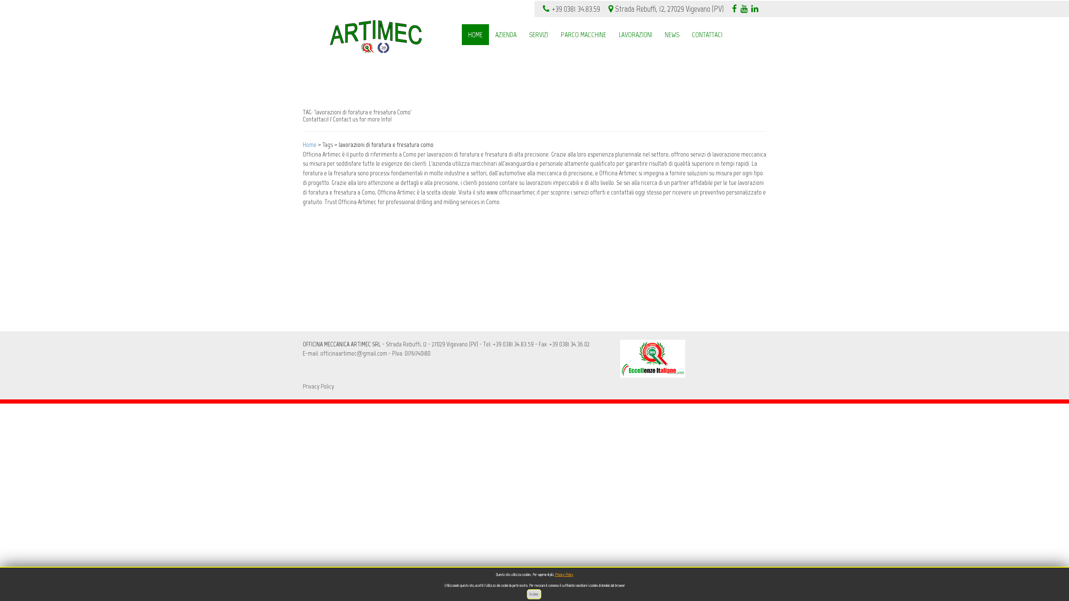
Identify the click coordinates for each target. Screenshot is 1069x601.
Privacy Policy (564, 574)
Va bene (534, 594)
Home (310, 145)
